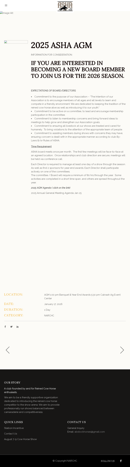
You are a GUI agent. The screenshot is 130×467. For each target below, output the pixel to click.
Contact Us (10, 433)
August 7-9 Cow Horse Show (20, 439)
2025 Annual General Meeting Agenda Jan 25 (56, 193)
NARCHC (49, 315)
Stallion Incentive (14, 428)
